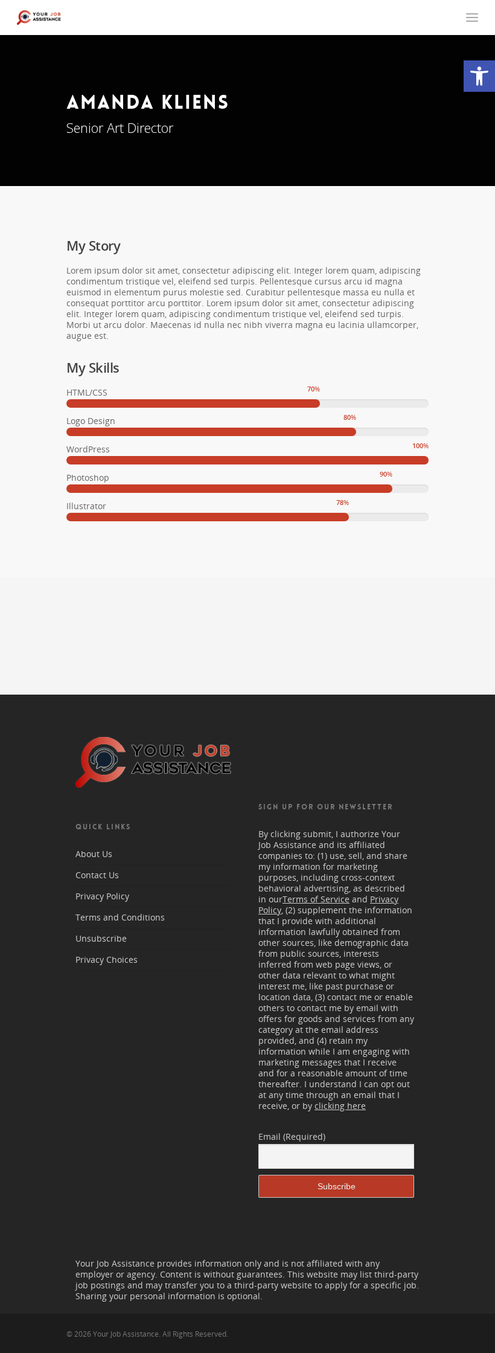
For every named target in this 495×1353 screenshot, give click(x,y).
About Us (93, 854)
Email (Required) (291, 1136)
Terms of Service (316, 899)
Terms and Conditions (120, 917)
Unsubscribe (101, 938)
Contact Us (97, 875)
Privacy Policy (102, 896)
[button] (479, 76)
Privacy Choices (106, 959)
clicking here (340, 1105)
